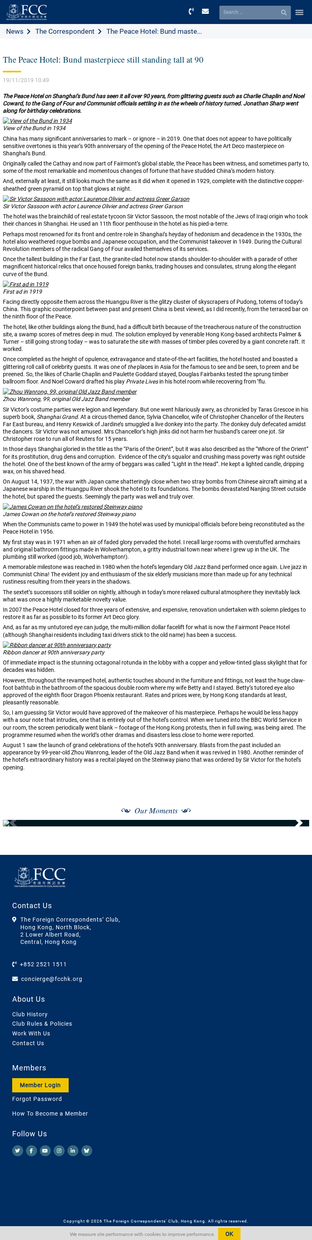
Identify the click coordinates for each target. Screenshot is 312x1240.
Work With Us (31, 1033)
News (15, 31)
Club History (30, 1014)
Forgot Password (37, 1099)
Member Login (40, 1085)
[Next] (294, 823)
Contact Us (28, 1043)
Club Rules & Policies (42, 1023)
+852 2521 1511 (43, 964)
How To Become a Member (50, 1113)
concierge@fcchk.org (51, 979)
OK (229, 1234)
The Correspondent (65, 31)
